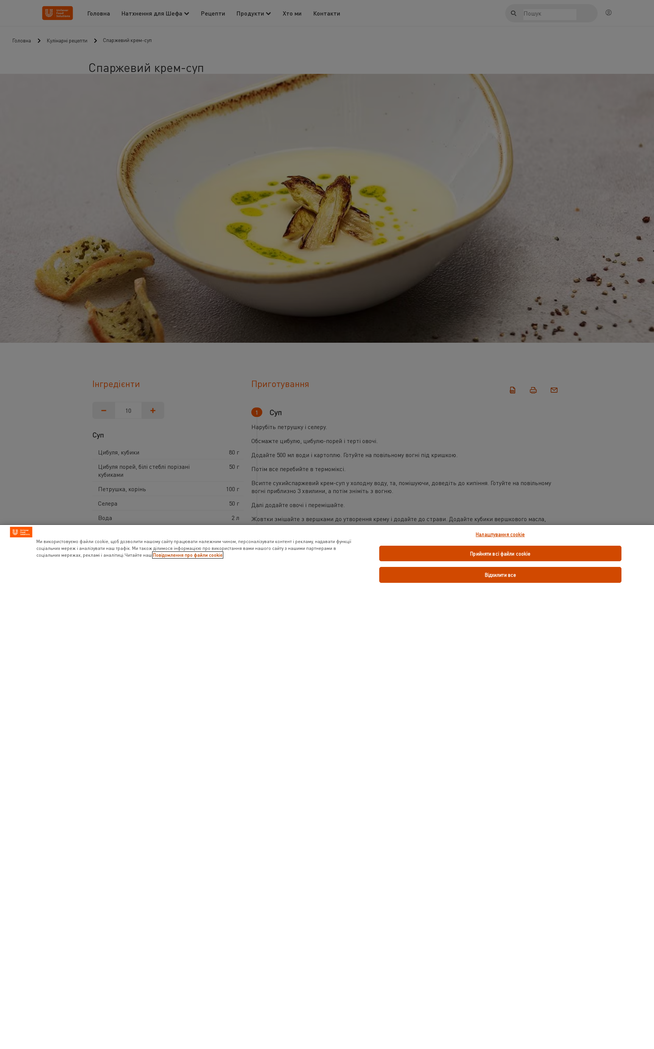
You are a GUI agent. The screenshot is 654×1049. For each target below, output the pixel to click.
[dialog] (327, 786)
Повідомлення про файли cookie (188, 555)
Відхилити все (500, 574)
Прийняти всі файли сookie (500, 553)
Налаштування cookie (500, 534)
